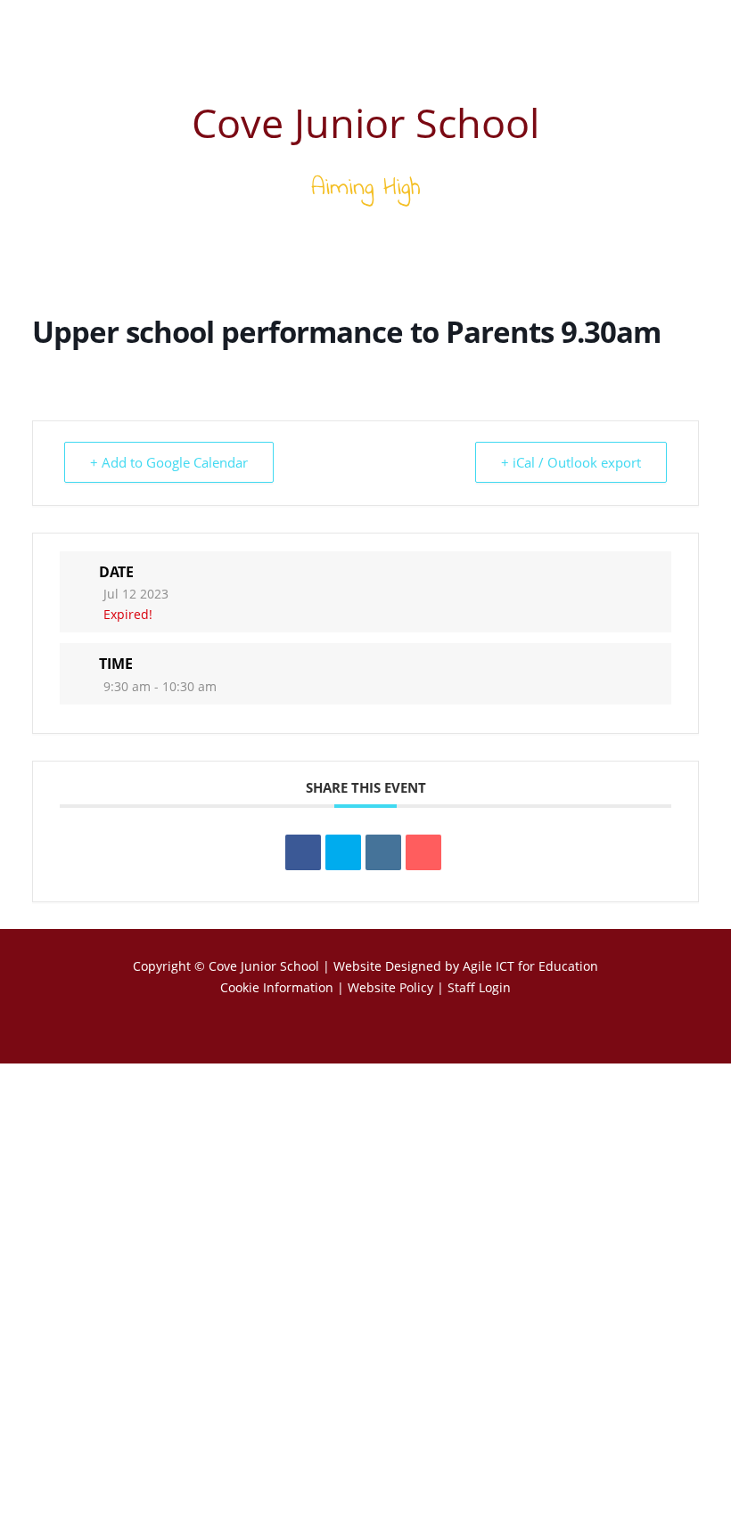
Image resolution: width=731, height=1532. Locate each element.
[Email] (423, 852)
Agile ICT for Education (530, 966)
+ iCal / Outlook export (571, 462)
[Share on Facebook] (303, 852)
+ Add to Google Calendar (169, 462)
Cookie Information (276, 987)
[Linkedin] (383, 852)
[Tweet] (343, 852)
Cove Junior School (264, 966)
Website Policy (390, 987)
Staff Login (479, 987)
